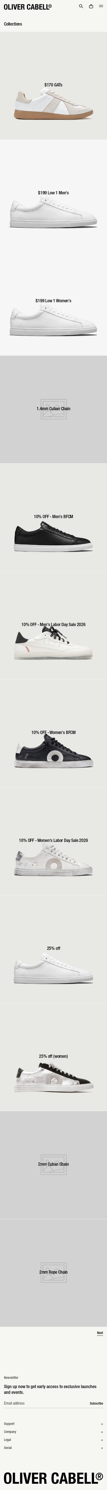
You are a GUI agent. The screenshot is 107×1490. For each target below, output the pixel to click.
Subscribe (96, 1404)
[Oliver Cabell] (28, 7)
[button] (81, 6)
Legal (7, 1440)
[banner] (53, 7)
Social (8, 1448)
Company (10, 1432)
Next (100, 1333)
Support (9, 1424)
